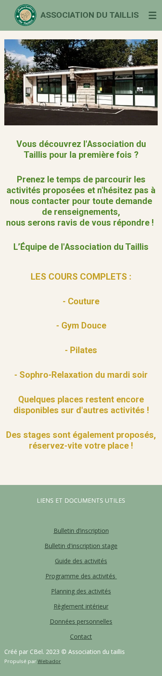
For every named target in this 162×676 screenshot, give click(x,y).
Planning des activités (81, 591)
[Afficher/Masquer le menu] (152, 15)
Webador (49, 661)
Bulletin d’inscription (81, 530)
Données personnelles (81, 621)
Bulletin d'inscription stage (81, 546)
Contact (81, 636)
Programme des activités (81, 576)
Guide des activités (81, 561)
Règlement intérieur (81, 606)
